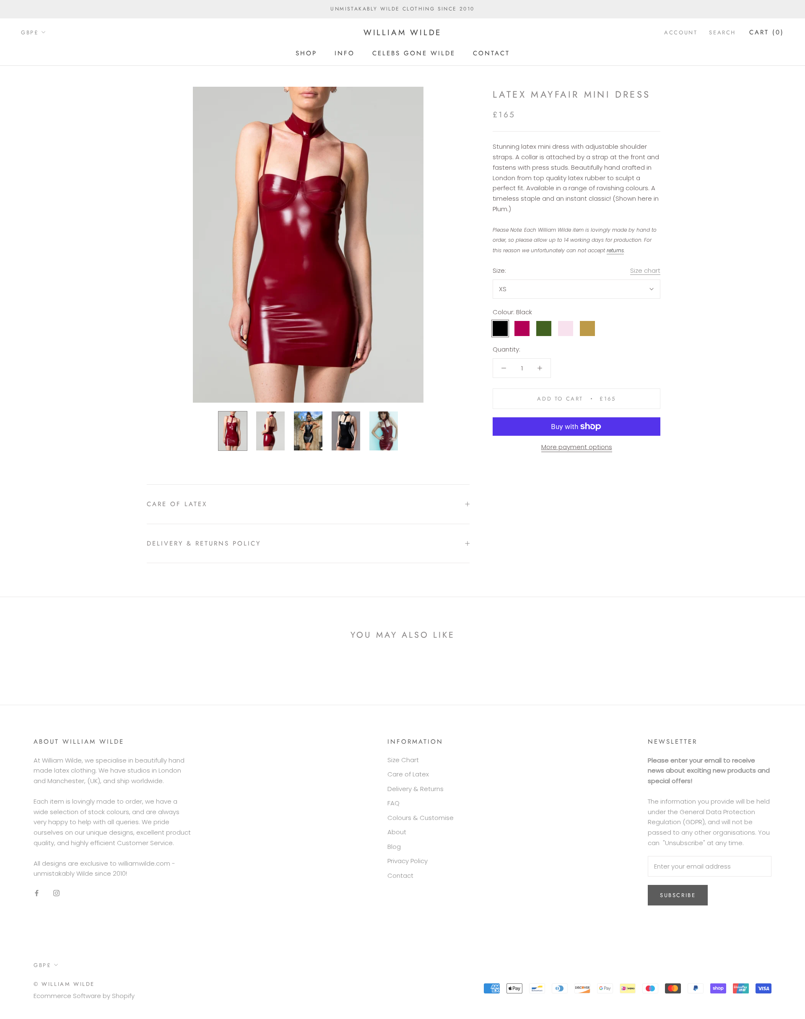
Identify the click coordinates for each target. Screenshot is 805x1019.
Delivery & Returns (415, 788)
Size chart (645, 270)
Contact (491, 52)
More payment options (576, 446)
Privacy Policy (407, 860)
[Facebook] (37, 892)
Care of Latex (177, 504)
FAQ (393, 803)
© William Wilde (64, 984)
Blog (394, 846)
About (396, 832)
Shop (306, 52)
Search (722, 32)
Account (680, 32)
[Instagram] (56, 892)
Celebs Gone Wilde (413, 52)
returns (615, 250)
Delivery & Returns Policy (204, 543)
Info (345, 52)
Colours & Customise (420, 817)
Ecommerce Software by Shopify (84, 995)
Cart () (766, 32)
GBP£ (30, 32)
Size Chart (403, 759)
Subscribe (678, 895)
